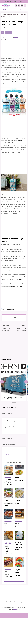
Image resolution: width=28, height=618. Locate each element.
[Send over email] (10, 32)
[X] (25, 5)
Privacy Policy (18, 602)
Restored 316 (16, 609)
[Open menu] (25, 10)
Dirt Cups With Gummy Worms (6, 328)
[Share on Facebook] (2, 32)
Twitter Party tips (16, 286)
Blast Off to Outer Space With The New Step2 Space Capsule (19, 546)
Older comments (7, 413)
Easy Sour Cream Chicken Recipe (19, 502)
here (20, 279)
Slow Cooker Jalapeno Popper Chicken (19, 479)
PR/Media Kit (9, 602)
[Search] (21, 454)
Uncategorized (5, 19)
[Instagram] (19, 5)
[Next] (26, 382)
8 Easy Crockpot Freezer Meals (19, 525)
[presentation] (13, 379)
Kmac (4, 27)
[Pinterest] (16, 5)
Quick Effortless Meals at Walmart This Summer (21, 329)
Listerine (16, 37)
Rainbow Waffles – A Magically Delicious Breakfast (18, 572)
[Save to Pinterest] (6, 32)
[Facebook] (22, 5)
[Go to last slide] (2, 382)
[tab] (12, 402)
